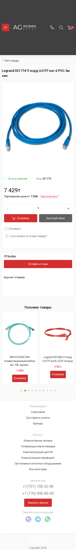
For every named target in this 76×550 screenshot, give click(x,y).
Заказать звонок (38, 502)
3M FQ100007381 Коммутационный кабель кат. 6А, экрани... (19, 361)
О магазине (38, 412)
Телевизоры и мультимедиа (38, 446)
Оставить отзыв (38, 264)
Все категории (38, 469)
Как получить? (49, 196)
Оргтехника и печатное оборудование (38, 463)
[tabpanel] (20, 347)
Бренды (38, 423)
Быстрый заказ (55, 218)
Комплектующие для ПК (38, 452)
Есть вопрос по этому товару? (29, 236)
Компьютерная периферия (38, 457)
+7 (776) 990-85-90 (38, 493)
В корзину (23, 218)
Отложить (15, 228)
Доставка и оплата (38, 417)
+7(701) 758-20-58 (38, 486)
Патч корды (12, 60)
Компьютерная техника (38, 440)
